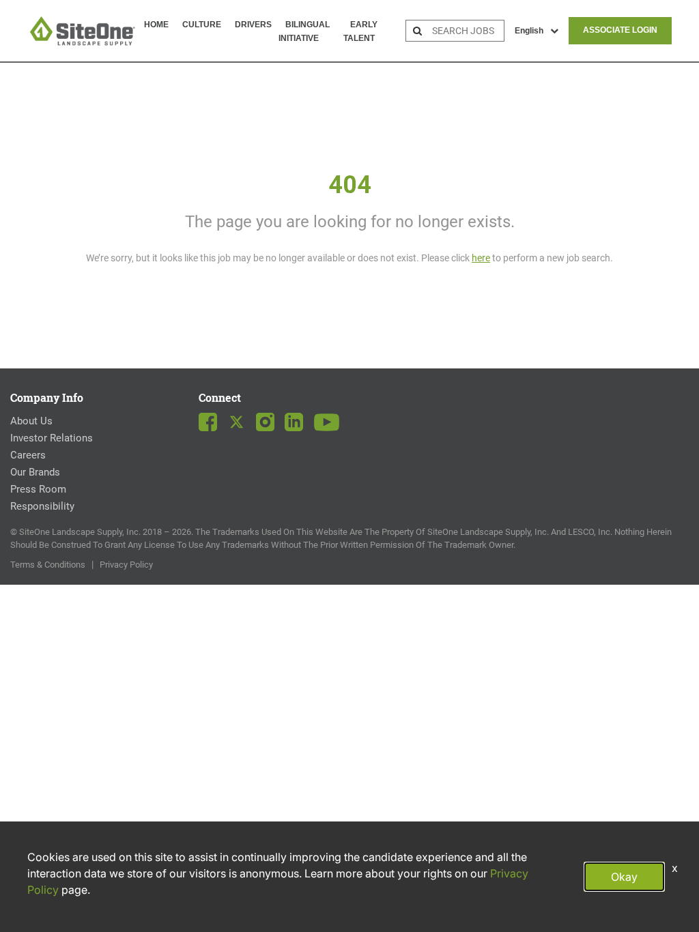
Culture (201, 24)
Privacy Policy (126, 564)
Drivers (253, 24)
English (529, 30)
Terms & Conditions (47, 564)
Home (156, 24)
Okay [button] (624, 877)
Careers (28, 455)
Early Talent (360, 31)
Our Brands (35, 472)
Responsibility (42, 506)
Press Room (38, 489)
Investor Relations (51, 438)
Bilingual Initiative (304, 31)
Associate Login (620, 30)
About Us (31, 421)
